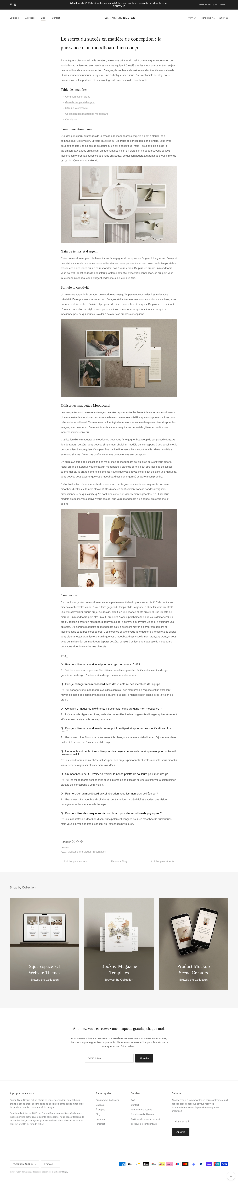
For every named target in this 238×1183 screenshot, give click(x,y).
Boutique (14, 17)
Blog (43, 17)
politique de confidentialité (144, 1124)
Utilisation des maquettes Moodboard (86, 113)
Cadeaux (100, 1105)
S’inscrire (144, 1058)
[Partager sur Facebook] (77, 841)
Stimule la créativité (76, 108)
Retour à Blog (119, 861)
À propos (29, 17)
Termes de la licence (141, 1109)
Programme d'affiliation (107, 1100)
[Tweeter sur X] (73, 841)
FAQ (133, 1100)
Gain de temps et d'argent (80, 102)
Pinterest (100, 1124)
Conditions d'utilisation (142, 1114)
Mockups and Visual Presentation (87, 851)
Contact (56, 17)
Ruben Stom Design (24, 1172)
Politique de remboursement (145, 1119)
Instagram (101, 1119)
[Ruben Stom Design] (119, 18)
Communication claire (77, 96)
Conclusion (71, 119)
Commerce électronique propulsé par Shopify (50, 1172)
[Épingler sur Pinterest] (81, 841)
